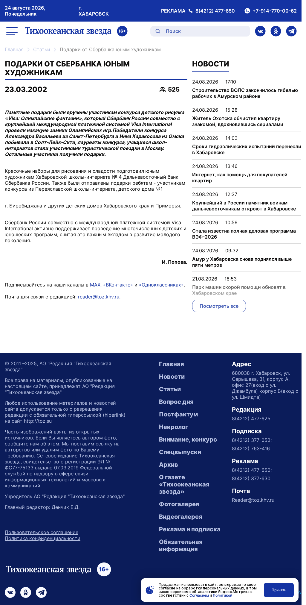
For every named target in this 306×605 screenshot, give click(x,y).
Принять (279, 590)
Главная (14, 49)
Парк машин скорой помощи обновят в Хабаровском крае (239, 290)
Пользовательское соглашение (41, 532)
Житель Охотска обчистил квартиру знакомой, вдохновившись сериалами (237, 121)
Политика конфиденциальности (42, 538)
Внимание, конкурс (188, 439)
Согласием (199, 595)
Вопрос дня (176, 401)
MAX (95, 285)
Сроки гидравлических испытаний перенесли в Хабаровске (246, 149)
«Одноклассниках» (161, 285)
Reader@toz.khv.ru (253, 500)
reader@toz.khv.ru (98, 297)
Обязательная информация (181, 545)
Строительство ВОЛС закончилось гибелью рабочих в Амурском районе (245, 93)
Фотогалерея (179, 504)
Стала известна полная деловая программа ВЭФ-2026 (244, 234)
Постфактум (178, 414)
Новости (172, 376)
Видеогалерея (180, 516)
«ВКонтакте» (118, 285)
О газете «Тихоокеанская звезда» (184, 484)
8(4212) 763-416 (251, 448)
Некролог (173, 426)
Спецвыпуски (180, 452)
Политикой (222, 595)
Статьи (41, 49)
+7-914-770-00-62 (275, 11)
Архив (168, 464)
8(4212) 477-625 (251, 418)
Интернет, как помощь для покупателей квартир (239, 178)
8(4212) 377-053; (252, 440)
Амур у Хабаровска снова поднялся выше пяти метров (242, 262)
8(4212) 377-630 (251, 478)
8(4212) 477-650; (252, 470)
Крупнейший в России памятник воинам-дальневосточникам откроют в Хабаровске (244, 206)
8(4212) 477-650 (215, 11)
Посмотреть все (219, 306)
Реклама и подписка (190, 529)
